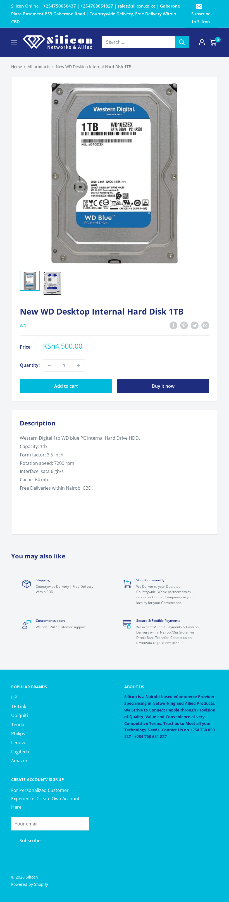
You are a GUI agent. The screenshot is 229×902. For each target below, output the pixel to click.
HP (14, 697)
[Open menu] (14, 42)
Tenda (17, 725)
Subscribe (30, 840)
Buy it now (163, 386)
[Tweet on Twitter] (195, 325)
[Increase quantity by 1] (79, 365)
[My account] (202, 42)
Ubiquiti (19, 715)
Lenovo (19, 742)
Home (16, 66)
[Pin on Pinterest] (184, 325)
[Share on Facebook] (173, 325)
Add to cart (66, 386)
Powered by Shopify (29, 884)
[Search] (182, 42)
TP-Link (18, 706)
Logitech (20, 752)
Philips (18, 733)
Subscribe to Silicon (201, 17)
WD (23, 325)
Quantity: (30, 365)
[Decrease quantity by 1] (49, 365)
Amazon (19, 761)
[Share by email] (205, 325)
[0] (213, 42)
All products (39, 66)
